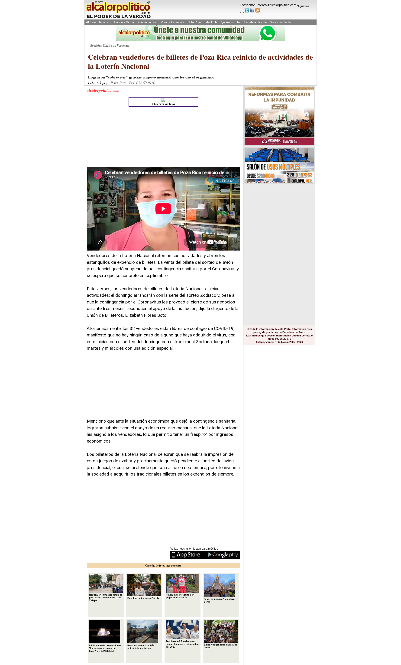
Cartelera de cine (255, 22)
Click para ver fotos (163, 104)
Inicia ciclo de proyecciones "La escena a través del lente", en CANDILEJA (105, 648)
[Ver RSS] (257, 10)
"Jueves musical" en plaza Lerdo (219, 600)
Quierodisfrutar (231, 22)
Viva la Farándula (172, 22)
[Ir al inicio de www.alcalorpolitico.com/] (118, 18)
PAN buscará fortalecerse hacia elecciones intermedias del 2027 (182, 644)
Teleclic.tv (211, 22)
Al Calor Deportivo (98, 22)
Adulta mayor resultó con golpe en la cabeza (180, 596)
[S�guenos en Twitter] (247, 10)
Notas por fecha (280, 22)
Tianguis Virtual (124, 22)
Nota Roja (194, 22)
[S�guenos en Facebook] (252, 10)
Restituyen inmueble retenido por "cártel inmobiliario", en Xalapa (105, 597)
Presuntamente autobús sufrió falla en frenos (140, 646)
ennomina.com (148, 22)
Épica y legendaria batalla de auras (220, 646)
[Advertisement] (121, 138)
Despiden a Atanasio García (143, 598)
